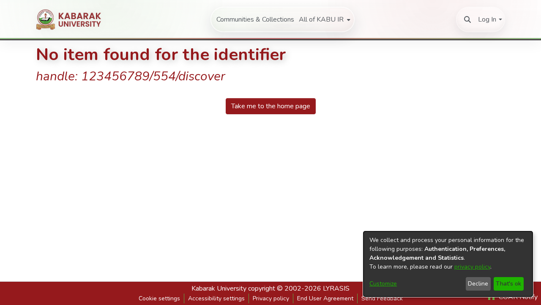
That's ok (508, 284)
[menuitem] (323, 19)
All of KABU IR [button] (321, 19)
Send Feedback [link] (382, 298)
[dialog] (448, 264)
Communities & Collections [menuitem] (255, 19)
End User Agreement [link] (325, 298)
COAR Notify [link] (517, 297)
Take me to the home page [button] (270, 106)
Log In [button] (487, 19)
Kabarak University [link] (218, 288)
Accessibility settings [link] (216, 298)
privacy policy (472, 267)
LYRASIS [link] (336, 288)
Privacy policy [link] (271, 298)
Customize (383, 284)
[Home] (72, 19)
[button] (467, 19)
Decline (478, 284)
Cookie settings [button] (159, 298)
